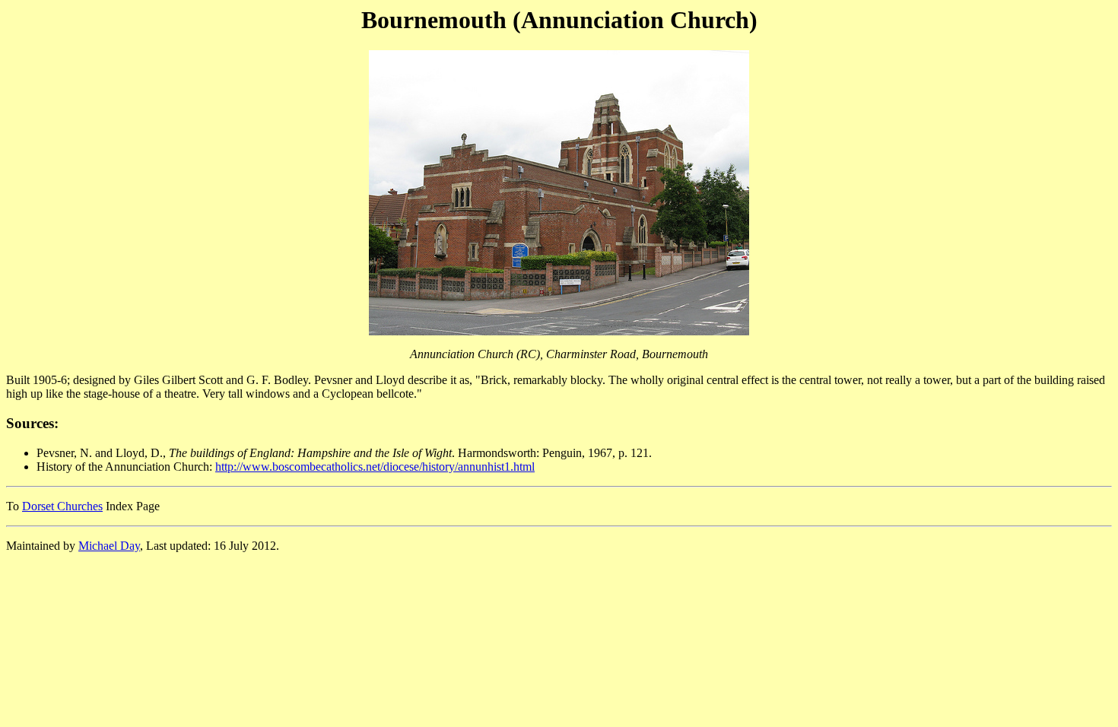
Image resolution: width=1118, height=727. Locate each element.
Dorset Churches (62, 506)
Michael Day (109, 545)
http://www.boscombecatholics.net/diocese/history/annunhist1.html (375, 466)
